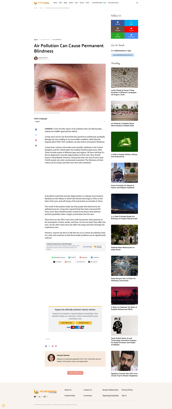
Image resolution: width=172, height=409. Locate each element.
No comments (57, 39)
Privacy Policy (127, 390)
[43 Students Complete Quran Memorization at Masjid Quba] (124, 110)
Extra (41, 8)
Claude (69, 261)
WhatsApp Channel (59, 257)
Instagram (84, 257)
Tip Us (124, 396)
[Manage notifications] (3, 405)
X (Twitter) (58, 261)
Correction (88, 396)
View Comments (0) (75, 373)
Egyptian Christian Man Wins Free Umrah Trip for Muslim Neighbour (124, 374)
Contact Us (88, 390)
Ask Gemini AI (81, 261)
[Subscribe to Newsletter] (99, 246)
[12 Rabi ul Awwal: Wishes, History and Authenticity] (124, 141)
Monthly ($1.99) (84, 323)
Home (35, 8)
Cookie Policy (69, 396)
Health (48, 339)
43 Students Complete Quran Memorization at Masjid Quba (122, 124)
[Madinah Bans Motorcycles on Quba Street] (124, 234)
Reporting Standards (111, 396)
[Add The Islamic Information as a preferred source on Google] (87, 246)
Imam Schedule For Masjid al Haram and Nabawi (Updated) (122, 186)
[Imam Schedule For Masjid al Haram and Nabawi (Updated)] (124, 172)
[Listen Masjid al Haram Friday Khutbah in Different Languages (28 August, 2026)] (124, 77)
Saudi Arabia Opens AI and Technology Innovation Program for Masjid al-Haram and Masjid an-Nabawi (124, 341)
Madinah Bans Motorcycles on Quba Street (122, 248)
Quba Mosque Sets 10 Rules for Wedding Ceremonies (123, 279)
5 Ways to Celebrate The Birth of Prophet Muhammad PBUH (124, 308)
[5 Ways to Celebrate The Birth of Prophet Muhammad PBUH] (124, 295)
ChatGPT (73, 257)
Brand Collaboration (111, 390)
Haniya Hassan (42, 57)
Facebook (96, 257)
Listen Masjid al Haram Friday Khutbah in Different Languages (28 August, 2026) (124, 92)
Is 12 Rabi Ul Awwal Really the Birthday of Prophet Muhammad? (124, 217)
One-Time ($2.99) (67, 323)
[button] (137, 2)
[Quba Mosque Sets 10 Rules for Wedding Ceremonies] (124, 265)
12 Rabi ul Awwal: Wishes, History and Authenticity (124, 155)
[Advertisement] (70, 26)
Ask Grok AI (93, 261)
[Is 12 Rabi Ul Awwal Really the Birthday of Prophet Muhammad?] (124, 203)
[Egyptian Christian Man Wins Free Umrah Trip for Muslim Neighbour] (124, 360)
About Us (68, 390)
